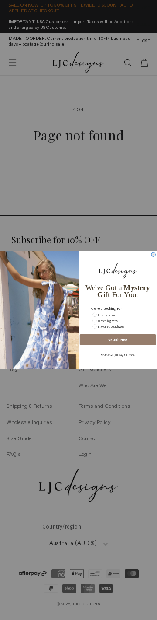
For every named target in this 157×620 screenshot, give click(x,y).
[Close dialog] (153, 254)
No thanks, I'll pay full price (118, 355)
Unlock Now (117, 339)
